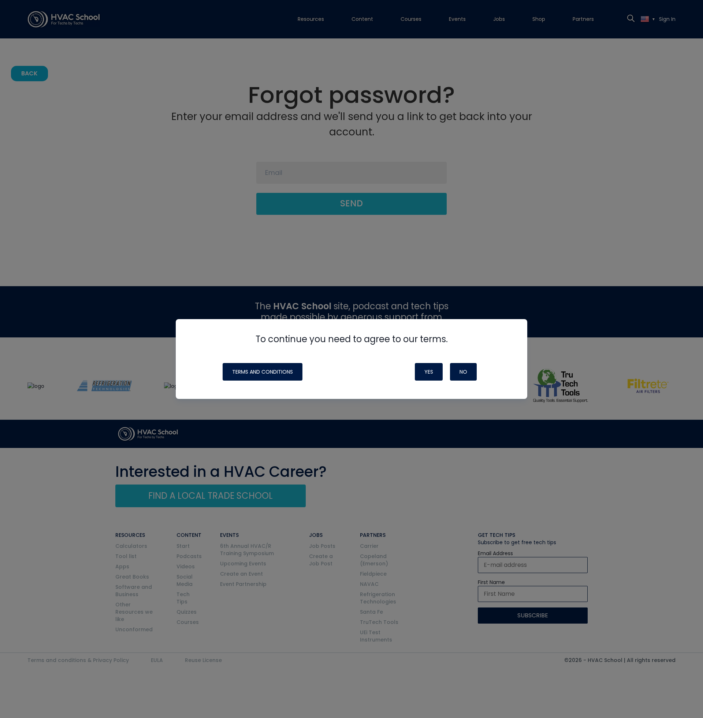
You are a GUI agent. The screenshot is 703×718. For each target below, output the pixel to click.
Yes (428, 371)
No (463, 371)
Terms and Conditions (262, 371)
